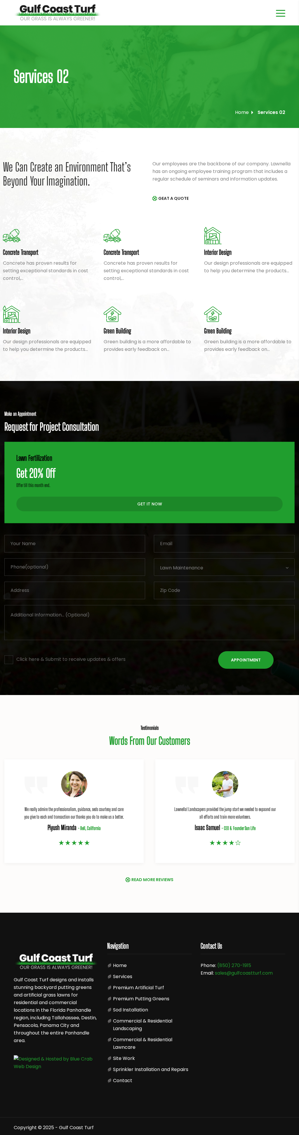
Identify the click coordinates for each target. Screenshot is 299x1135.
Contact (122, 1080)
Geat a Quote (173, 198)
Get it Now (149, 504)
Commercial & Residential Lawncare (142, 1043)
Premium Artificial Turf (138, 987)
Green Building (117, 331)
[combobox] (224, 567)
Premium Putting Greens (141, 998)
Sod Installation (130, 1009)
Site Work (124, 1058)
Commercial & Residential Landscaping (142, 1025)
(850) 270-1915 (234, 965)
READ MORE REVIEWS (152, 880)
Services (122, 976)
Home (242, 112)
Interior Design (218, 252)
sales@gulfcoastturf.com (244, 973)
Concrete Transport (20, 252)
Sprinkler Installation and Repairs (150, 1069)
